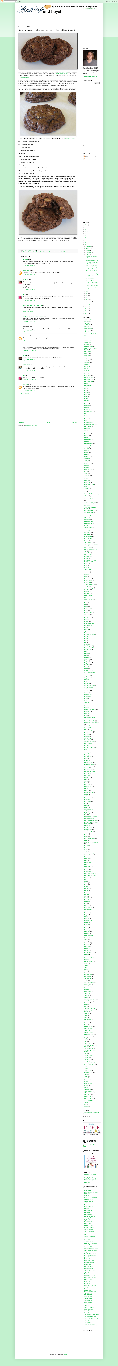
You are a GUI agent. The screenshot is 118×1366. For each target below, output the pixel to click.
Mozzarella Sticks (88, 809)
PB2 (85, 868)
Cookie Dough (88, 547)
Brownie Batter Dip (90, 278)
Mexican (86, 794)
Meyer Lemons (88, 798)
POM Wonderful (88, 907)
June (87, 293)
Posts (86, 156)
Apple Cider (87, 359)
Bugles (86, 430)
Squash (86, 1015)
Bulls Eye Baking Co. (89, 432)
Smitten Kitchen (88, 1298)
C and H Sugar (88, 445)
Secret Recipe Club (63, 72)
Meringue (86, 790)
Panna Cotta (87, 862)
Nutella (86, 834)
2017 (86, 233)
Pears (85, 879)
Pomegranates (88, 909)
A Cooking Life (88, 328)
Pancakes (86, 858)
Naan (85, 814)
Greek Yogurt (87, 700)
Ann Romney (87, 351)
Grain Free (87, 691)
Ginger (86, 674)
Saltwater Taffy (88, 974)
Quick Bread (87, 937)
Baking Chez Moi (88, 377)
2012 (86, 244)
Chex (85, 486)
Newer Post (22, 422)
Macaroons (87, 775)
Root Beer (86, 959)
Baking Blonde (88, 1214)
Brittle (85, 420)
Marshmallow (87, 786)
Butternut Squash (88, 443)
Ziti (85, 1104)
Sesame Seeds (88, 984)
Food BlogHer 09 (88, 646)
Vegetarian (87, 1079)
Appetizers (87, 355)
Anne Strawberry (88, 1201)
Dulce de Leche (88, 625)
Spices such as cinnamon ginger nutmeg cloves (90, 1009)
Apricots (86, 364)
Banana (86, 383)
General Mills (87, 670)
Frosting (86, 653)
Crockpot (86, 586)
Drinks (86, 619)
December (88, 246)
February (88, 302)
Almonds (86, 344)
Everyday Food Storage (90, 1178)
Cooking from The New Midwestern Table (90, 561)
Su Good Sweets (88, 1309)
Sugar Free (87, 1030)
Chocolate (25, 251)
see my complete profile (90, 76)
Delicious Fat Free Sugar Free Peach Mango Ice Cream (92, 287)
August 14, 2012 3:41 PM (29, 360)
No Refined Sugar (88, 831)
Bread (85, 417)
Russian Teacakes (88, 961)
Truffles (86, 1061)
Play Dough (87, 905)
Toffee (86, 1053)
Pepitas (86, 884)
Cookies (56, 251)
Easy (85, 627)
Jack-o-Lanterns (88, 743)
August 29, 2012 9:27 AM (29, 390)
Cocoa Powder (88, 527)
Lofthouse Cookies (89, 764)
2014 (86, 240)
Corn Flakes (87, 567)
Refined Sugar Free (89, 952)
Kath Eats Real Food (89, 1260)
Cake (85, 447)
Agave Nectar (87, 330)
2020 (86, 227)
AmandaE (25, 259)
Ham (85, 706)
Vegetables (87, 1078)
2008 (86, 313)
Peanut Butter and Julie (90, 1277)
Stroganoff (87, 1023)
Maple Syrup (87, 784)
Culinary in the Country (90, 1236)
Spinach (86, 1011)
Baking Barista (88, 1210)
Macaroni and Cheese (89, 771)
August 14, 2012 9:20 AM (29, 331)
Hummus (86, 736)
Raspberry (87, 943)
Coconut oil (87, 534)
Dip (85, 604)
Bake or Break (87, 1205)
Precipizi (86, 924)
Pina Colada (87, 898)
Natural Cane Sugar (89, 818)
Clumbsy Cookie (88, 1225)
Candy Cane (87, 456)
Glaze (85, 681)
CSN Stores (87, 589)
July (87, 291)
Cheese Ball (87, 475)
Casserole (86, 467)
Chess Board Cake (89, 484)
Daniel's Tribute (88, 595)
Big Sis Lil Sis (87, 1220)
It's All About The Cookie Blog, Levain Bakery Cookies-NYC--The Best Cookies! (91, 1252)
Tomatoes (87, 1057)
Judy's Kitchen (87, 1259)
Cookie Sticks (87, 556)
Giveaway (86, 679)
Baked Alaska (87, 375)
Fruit (85, 655)
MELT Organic (87, 788)
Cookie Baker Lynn (89, 1227)
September (89, 252)
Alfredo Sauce (87, 332)
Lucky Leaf (87, 768)
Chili (85, 492)
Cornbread (87, 571)
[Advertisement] (52, 19)
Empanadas (87, 632)
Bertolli (86, 392)
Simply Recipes (88, 1296)
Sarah (24, 355)
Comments (88, 159)
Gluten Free (87, 683)
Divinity (86, 606)
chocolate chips (88, 504)
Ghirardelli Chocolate (89, 672)
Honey (86, 729)
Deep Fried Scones (89, 599)
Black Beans (87, 400)
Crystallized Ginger (89, 588)
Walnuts (86, 1085)
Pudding (86, 928)
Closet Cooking (88, 1223)
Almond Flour (87, 339)
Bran (85, 415)
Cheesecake (87, 477)
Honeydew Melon (88, 731)
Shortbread (87, 988)
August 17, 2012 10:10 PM (29, 379)
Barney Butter (87, 385)
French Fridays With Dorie (90, 647)
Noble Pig (86, 1274)
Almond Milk (87, 340)
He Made (86, 713)
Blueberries (87, 409)
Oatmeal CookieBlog (89, 1275)
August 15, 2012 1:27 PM (29, 370)
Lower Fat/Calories (89, 766)
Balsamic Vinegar (88, 381)
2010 (86, 308)
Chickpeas (87, 490)
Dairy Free (86, 593)
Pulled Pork (87, 931)
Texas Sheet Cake (88, 1043)
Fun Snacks (87, 664)
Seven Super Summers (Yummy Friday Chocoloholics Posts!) (90, 1290)
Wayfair (86, 1087)
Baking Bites (87, 1212)
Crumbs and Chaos (23, 77)
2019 (86, 229)
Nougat (86, 833)
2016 (86, 235)
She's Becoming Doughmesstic (88, 1294)
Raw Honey (87, 946)
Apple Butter (87, 357)
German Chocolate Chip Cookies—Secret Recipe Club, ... (92, 275)
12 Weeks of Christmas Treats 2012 (90, 324)
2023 (86, 225)
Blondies (86, 407)
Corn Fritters (87, 569)
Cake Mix (86, 450)
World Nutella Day (88, 1098)
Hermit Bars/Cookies (89, 717)
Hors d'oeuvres (88, 733)
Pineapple (86, 900)
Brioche (86, 419)
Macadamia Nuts (88, 769)
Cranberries (87, 578)
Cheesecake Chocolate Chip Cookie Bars (91, 257)
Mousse (86, 807)
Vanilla (86, 1074)
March (87, 299)
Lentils (86, 758)
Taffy (85, 1038)
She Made (86, 986)
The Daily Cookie (88, 1048)
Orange (86, 849)
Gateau (86, 668)
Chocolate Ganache (89, 510)
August (88, 254)
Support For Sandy (89, 1034)
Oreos (85, 851)
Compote (86, 540)
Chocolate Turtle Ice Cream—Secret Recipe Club (92, 282)
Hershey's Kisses (88, 719)
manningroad (87, 1264)
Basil (85, 387)
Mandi (85, 779)
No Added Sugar (88, 827)
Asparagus (87, 368)
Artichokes (87, 366)
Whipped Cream (88, 1091)
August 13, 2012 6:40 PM (29, 289)
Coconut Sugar (88, 536)
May (87, 295)
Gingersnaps (87, 677)
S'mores (86, 963)
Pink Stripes (87, 1283)
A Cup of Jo (87, 1195)
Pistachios (87, 901)
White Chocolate (88, 1093)
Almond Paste (87, 342)
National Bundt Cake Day (90, 816)
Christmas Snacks (88, 512)
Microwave (87, 799)
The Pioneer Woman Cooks (91, 1318)
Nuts (59, 251)
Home (48, 422)
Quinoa (86, 939)
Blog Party (87, 405)
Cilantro (86, 517)
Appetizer (86, 353)
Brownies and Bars (89, 424)
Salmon (86, 969)
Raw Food (86, 944)
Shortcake (87, 989)
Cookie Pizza (87, 553)
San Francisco (88, 976)
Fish (85, 642)
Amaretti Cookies (88, 346)
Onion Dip (86, 847)
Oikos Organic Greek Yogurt (91, 842)
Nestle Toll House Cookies (91, 820)
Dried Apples (87, 616)
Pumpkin (86, 933)
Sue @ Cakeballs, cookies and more (33, 316)
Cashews (86, 465)
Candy (86, 454)
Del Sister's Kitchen (89, 1238)
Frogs (85, 651)
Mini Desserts (87, 801)
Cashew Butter (88, 463)
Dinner (86, 603)
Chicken (86, 488)
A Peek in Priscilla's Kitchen (91, 1197)
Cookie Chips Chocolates (90, 544)
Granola (86, 692)
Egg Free (86, 629)
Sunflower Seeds (88, 1032)
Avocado (86, 370)
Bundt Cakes (87, 434)
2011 (86, 306)
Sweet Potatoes (88, 1036)
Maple (85, 783)
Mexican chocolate (89, 796)
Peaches (86, 869)
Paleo (85, 856)
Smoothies (87, 993)
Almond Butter (88, 337)
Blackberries (87, 402)
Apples (86, 360)
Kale (85, 751)
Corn (85, 565)
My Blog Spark (88, 813)
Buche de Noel (87, 426)
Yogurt (86, 1102)
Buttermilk (87, 441)
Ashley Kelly (26, 270)
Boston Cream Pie (88, 411)
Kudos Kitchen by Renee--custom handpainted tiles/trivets (90, 1181)
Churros (86, 514)
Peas (85, 881)
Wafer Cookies (88, 1083)
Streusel (86, 1021)
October (88, 250)
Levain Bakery (87, 760)
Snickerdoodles (88, 1001)
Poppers (86, 915)
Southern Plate (88, 1302)
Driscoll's (86, 621)
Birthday (86, 394)
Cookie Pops (87, 554)
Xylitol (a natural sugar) (90, 1100)
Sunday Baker (87, 1313)
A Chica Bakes (87, 1190)
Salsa (85, 971)
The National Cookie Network (91, 1314)
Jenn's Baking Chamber (90, 1255)
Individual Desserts (89, 741)
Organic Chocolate (89, 855)
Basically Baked (88, 1218)
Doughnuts (87, 614)
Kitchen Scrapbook (89, 1262)
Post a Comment (25, 393)
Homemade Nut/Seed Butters (91, 722)
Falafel (86, 636)
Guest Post (87, 702)
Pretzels (86, 926)
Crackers (86, 574)
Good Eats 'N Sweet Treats (91, 1246)
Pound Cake (87, 922)
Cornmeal (86, 573)
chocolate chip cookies (90, 502)
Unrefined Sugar (88, 1072)
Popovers (86, 913)
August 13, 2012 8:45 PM (29, 311)
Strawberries (87, 1019)
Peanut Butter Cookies (90, 873)
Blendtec (86, 404)
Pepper (86, 886)
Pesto (85, 892)
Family (86, 638)
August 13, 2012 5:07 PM (29, 265)
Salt (85, 973)
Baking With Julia (88, 379)
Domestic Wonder (88, 1240)
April (87, 297)
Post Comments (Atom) (31, 425)
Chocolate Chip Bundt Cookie (91, 499)
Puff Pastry (87, 929)
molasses (86, 805)
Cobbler (86, 525)
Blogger (66, 1354)
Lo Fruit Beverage (88, 762)
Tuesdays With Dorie (89, 1065)
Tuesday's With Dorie (89, 1063)
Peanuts (86, 877)
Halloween (87, 704)
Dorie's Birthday (88, 612)
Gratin (86, 698)
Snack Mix (86, 995)
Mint (85, 803)
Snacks (86, 997)
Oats (85, 840)
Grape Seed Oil (88, 696)
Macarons (87, 773)
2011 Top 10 (87, 326)
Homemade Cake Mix (89, 721)
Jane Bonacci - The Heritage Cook (32, 305)
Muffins (86, 811)
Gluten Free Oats (88, 687)
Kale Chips (87, 753)
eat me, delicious (88, 1241)
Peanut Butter (87, 871)
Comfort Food (88, 538)
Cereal (86, 471)
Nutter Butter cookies (89, 838)
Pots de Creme (88, 920)
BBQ (85, 389)
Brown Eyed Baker (88, 1221)
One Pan (86, 845)
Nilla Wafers (87, 825)
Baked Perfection (88, 1206)
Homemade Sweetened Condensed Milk (90, 726)
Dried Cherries (88, 618)
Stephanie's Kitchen (89, 1307)
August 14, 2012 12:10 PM (29, 350)
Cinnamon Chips (88, 521)
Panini (85, 860)
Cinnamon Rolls (88, 523)
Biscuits (86, 398)
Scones (86, 980)
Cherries (86, 480)
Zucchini (86, 1106)
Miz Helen (25, 279)
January (88, 304)
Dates (85, 597)
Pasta (85, 864)
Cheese (86, 473)
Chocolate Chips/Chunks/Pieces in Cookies (38, 251)
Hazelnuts (86, 711)
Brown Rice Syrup (88, 422)
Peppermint (87, 888)
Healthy (86, 715)
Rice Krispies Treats (89, 958)
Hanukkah (86, 707)
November (88, 248)
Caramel (86, 460)
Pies (85, 896)
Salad (85, 967)
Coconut (51, 251)
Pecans (86, 883)
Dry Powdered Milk (89, 623)
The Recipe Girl (88, 1320)
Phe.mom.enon (88, 1279)
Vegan (85, 1076)
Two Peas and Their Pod (90, 1326)
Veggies (86, 1081)
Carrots (86, 462)
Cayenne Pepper (88, 469)
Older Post (74, 422)
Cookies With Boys (89, 1231)
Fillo (85, 640)
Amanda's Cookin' (89, 1199)
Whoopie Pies (87, 1096)
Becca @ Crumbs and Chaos (30, 345)
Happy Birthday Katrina (90, 709)
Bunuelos (86, 435)
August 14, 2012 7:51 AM (29, 321)
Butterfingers (87, 439)
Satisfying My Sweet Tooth (91, 1287)
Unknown (25, 335)
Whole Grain (87, 1095)
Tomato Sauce (88, 1055)
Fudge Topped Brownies (92, 260)
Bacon (86, 372)
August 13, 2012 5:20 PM (29, 274)
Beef (85, 390)
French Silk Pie (88, 649)
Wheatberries (87, 1089)
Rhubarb (86, 954)
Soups (86, 1004)
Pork (85, 916)
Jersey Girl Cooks (88, 1257)
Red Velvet (86, 950)
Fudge (85, 661)
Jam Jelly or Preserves (89, 747)
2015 (86, 237)
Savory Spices (87, 978)
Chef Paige (87, 479)
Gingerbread (87, 676)
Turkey (86, 1068)
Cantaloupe (87, 458)
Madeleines (87, 777)
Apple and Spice (88, 1203)
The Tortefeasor (88, 1322)
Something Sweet (88, 1300)
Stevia (85, 1017)
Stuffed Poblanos (88, 1026)
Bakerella (86, 1208)
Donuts (86, 610)
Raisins (86, 941)
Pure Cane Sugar (88, 935)
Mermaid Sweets (88, 1268)
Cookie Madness (88, 1229)
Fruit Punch (87, 659)
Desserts (86, 601)
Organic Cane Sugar (89, 853)
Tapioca (86, 1039)
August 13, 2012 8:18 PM (29, 300)
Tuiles (85, 1066)
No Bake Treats (88, 829)
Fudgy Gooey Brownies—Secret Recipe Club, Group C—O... (92, 267)
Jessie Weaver (27, 364)
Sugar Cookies (88, 1028)
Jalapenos (86, 745)
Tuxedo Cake (87, 1070)
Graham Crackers (88, 689)
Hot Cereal (87, 734)
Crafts (85, 576)
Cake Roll (86, 452)
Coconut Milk (87, 532)
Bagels (86, 374)
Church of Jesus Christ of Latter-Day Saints (90, 1175)
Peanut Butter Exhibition (90, 875)
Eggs (85, 631)
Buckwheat (87, 428)
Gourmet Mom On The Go (91, 1248)
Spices (86, 1006)
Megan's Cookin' (88, 1266)
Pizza (85, 903)
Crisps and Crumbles (89, 584)
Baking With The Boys (89, 1216)
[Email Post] (36, 250)
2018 (86, 231)
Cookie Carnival (88, 542)
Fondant (86, 644)
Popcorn (86, 911)
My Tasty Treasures (89, 1272)
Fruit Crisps (87, 657)
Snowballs (87, 1003)
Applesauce (87, 362)
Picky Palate (87, 1281)
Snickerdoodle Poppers (90, 999)
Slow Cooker (87, 991)
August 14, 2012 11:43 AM (29, 340)
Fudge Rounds (88, 663)
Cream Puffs (87, 582)
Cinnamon (87, 519)
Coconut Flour (88, 531)
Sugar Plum (87, 1311)
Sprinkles (86, 1013)
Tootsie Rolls (87, 1059)
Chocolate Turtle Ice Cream (61, 73)
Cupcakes (86, 591)
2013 (86, 242)
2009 (86, 311)
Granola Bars (87, 694)
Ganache (86, 666)
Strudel (86, 1024)
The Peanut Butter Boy (90, 1316)
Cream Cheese (88, 580)
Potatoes (86, 918)
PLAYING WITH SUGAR (90, 1285)
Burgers (86, 437)
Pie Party (86, 894)
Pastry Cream (87, 866)
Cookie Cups (87, 546)
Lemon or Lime (88, 756)
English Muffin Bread (89, 634)
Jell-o (85, 749)
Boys (85, 413)
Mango (86, 781)
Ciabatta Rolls (87, 516)
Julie (24, 294)
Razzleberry (87, 948)
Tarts (85, 1041)
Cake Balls (87, 448)
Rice (85, 956)
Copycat (86, 563)
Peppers (86, 890)
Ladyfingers (87, 754)
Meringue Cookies (88, 792)
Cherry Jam (87, 482)
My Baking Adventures (89, 1270)
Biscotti (86, 396)
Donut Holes (87, 608)
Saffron (86, 965)
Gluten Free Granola (89, 685)
